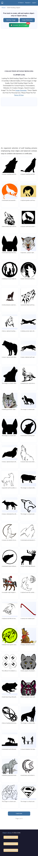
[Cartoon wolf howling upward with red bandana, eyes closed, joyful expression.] (28, 636)
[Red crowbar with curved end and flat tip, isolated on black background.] (28, 609)
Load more (19, 813)
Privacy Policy (10, 844)
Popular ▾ (27, 2)
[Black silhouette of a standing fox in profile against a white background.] (9, 505)
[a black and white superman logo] (28, 792)
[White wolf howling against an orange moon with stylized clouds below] (9, 191)
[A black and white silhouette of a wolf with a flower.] (28, 400)
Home (3, 7)
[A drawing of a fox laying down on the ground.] (9, 792)
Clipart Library (7, 833)
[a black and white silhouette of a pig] (28, 478)
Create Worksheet (27, 20)
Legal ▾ (34, 2)
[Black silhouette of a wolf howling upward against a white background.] (9, 166)
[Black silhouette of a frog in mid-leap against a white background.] (9, 687)
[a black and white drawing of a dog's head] (28, 506)
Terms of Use (10, 837)
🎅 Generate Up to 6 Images (20, 24)
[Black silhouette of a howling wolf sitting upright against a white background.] (28, 165)
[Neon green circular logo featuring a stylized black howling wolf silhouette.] (9, 636)
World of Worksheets (10, 850)
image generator (21, 90)
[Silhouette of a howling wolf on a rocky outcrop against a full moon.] (28, 217)
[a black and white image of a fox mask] (9, 431)
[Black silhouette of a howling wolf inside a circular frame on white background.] (28, 426)
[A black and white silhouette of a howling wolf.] (9, 377)
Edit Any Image (10, 20)
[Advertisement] (19, 49)
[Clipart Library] (2, 3)
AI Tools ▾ (21, 2)
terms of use (19, 95)
